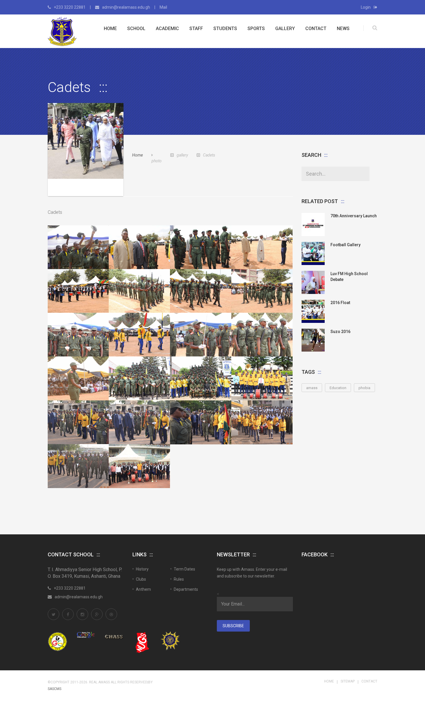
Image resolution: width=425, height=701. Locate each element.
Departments (186, 589)
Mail (163, 7)
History (142, 569)
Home (110, 28)
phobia (364, 388)
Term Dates (184, 569)
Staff (196, 28)
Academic (167, 28)
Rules (179, 579)
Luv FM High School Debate (349, 276)
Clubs (141, 579)
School (136, 28)
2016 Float (340, 302)
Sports (256, 28)
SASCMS (54, 689)
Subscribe (233, 625)
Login (366, 7)
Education (338, 388)
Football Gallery (345, 244)
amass (311, 388)
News (343, 28)
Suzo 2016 (340, 331)
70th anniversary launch (353, 216)
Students (225, 28)
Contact (315, 28)
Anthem (143, 589)
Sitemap (348, 681)
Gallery (285, 28)
